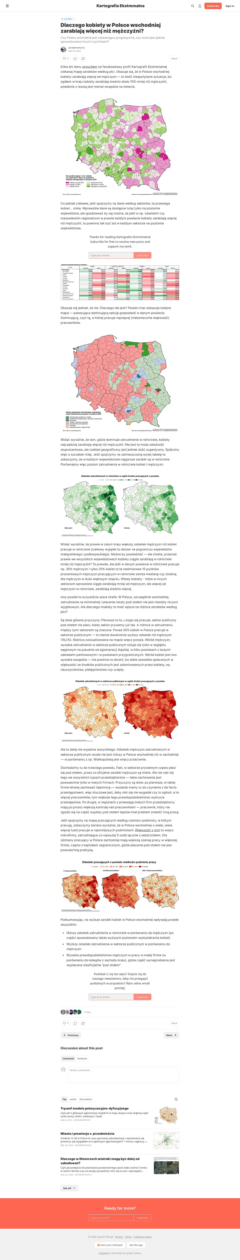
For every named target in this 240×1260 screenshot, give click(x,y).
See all (67, 1188)
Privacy (119, 1236)
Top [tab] (64, 1099)
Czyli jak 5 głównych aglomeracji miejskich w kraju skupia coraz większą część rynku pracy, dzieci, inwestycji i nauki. (104, 1114)
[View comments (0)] (75, 58)
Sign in (230, 5)
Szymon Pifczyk (76, 48)
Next (169, 1035)
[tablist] (75, 1058)
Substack (104, 1253)
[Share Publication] (200, 6)
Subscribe (213, 5)
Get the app (136, 1244)
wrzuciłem (89, 67)
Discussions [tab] (86, 1099)
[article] (120, 1116)
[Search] (192, 6)
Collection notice (143, 1236)
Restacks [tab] (82, 1058)
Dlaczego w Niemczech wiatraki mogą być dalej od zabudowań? (100, 1161)
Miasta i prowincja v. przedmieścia (87, 1134)
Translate (68, 19)
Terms (128, 1236)
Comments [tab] (68, 1058)
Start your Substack (111, 1244)
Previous (73, 1035)
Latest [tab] (73, 1099)
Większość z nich (147, 830)
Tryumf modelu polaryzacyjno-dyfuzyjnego (95, 1108)
